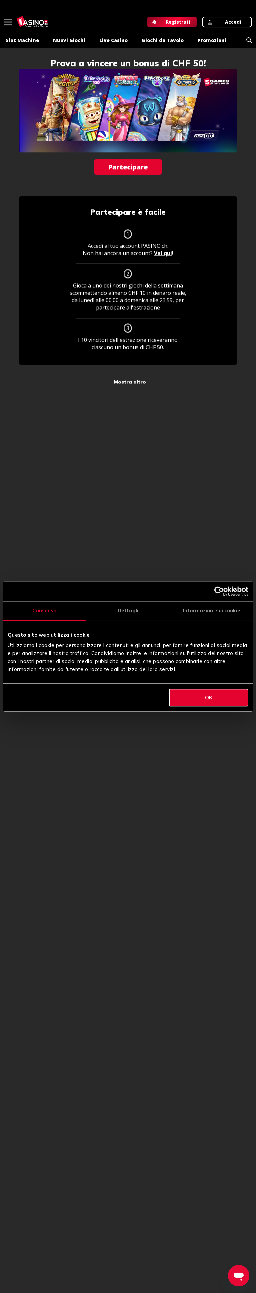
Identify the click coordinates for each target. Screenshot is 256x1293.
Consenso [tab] (44, 610)
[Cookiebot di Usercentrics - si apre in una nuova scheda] (219, 591)
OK (208, 697)
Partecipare (128, 167)
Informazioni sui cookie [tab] (211, 610)
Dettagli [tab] (128, 610)
